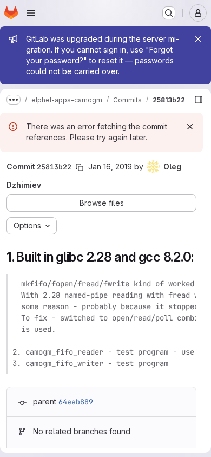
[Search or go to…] (168, 12)
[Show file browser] (198, 99)
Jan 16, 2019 (110, 166)
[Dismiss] (189, 126)
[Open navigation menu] (30, 13)
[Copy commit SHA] (79, 167)
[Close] (198, 38)
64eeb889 (75, 402)
